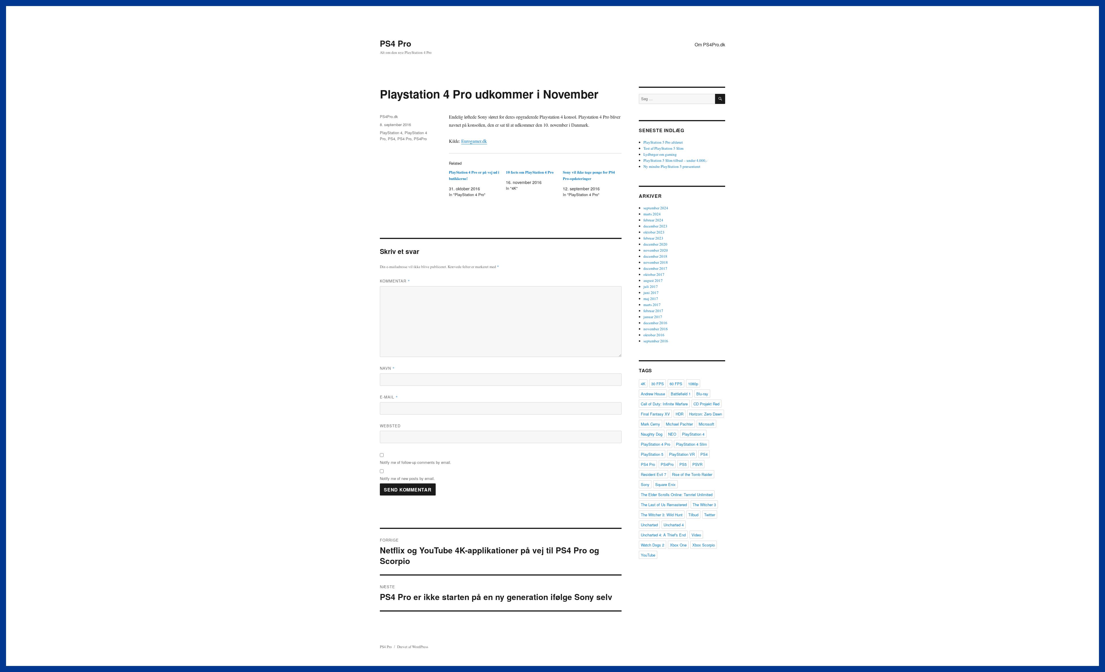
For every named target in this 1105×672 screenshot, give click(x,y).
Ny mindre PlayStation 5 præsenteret (671, 166)
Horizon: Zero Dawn (705, 414)
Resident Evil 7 (653, 474)
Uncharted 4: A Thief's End (663, 535)
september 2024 (655, 207)
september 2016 (655, 340)
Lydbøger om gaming (660, 154)
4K (643, 383)
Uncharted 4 (674, 524)
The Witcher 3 (704, 504)
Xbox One (678, 545)
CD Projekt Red (706, 404)
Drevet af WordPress (412, 646)
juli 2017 (650, 286)
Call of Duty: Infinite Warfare (664, 404)
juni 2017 (651, 292)
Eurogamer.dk (474, 141)
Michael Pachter (679, 424)
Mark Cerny (650, 424)
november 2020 (655, 250)
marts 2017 (652, 304)
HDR (679, 414)
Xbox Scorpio (703, 545)
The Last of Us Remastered (664, 504)
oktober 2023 (653, 232)
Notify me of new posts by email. (407, 478)
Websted (390, 425)
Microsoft (706, 424)
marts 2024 (652, 214)
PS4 (391, 138)
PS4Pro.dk (389, 116)
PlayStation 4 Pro (655, 444)
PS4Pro (420, 138)
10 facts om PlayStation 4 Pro (530, 172)
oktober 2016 (653, 334)
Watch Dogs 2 (652, 545)
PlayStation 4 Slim (691, 444)
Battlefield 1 (681, 393)
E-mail (389, 397)
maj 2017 (650, 298)
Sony (645, 484)
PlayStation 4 (391, 132)
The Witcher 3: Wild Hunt (662, 514)
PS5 (683, 464)
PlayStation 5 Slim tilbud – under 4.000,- (675, 160)
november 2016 (655, 328)
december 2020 (655, 244)
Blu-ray (702, 393)
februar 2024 (653, 220)
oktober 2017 (653, 274)
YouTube (648, 555)
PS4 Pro (395, 43)
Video (696, 535)
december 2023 (655, 226)
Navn (387, 368)
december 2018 (655, 256)
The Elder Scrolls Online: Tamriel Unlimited (676, 494)
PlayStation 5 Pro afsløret (663, 142)
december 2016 (655, 322)
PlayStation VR (682, 454)
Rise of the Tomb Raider (692, 474)
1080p (693, 383)
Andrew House (653, 393)
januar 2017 (652, 316)
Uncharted (649, 524)
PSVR (697, 464)
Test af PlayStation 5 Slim (663, 148)
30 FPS (657, 383)
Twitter (709, 514)
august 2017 (653, 280)
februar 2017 (653, 310)
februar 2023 (653, 238)
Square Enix (665, 484)
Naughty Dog (651, 434)
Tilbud (693, 514)
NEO (672, 434)
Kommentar (395, 281)
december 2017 (655, 268)
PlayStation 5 (652, 454)
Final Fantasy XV (655, 414)
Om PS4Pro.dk (710, 44)
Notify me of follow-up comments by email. (415, 462)
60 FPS (676, 383)
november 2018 (655, 262)
